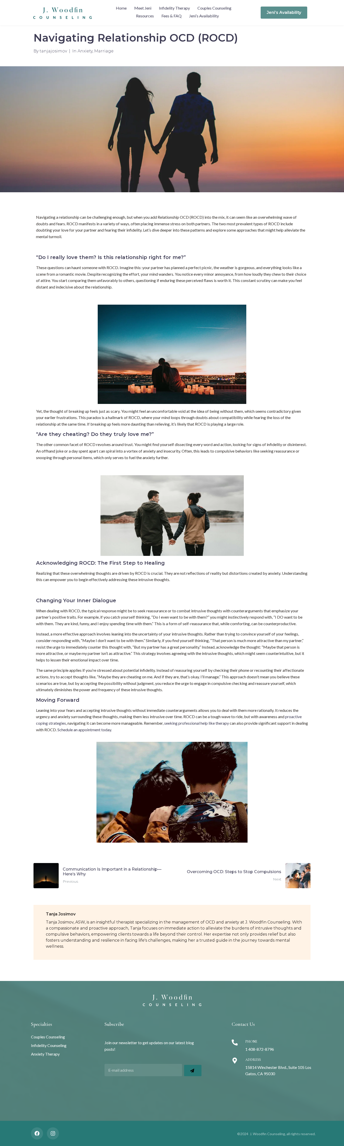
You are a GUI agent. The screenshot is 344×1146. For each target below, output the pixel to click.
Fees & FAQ (171, 15)
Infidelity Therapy (174, 8)
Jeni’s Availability (204, 15)
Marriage (104, 51)
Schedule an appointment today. (84, 729)
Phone (251, 1041)
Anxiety (85, 51)
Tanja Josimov (61, 914)
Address (253, 1060)
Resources (145, 15)
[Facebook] (37, 1133)
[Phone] (235, 1042)
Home (121, 8)
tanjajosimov (53, 51)
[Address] (235, 1061)
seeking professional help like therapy (196, 723)
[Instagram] (53, 1133)
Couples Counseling (214, 8)
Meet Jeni (142, 8)
